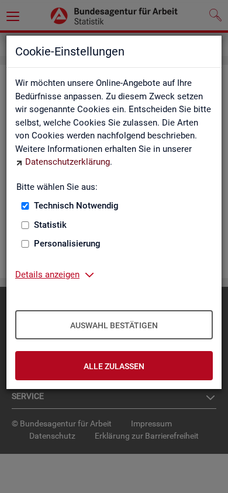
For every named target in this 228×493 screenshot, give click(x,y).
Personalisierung (67, 243)
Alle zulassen (114, 366)
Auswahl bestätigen (114, 325)
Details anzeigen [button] (47, 274)
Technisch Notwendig (76, 205)
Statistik (50, 225)
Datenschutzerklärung (67, 162)
